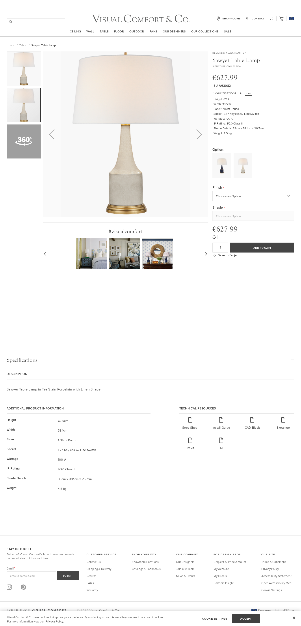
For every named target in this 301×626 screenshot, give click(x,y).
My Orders (220, 576)
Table (104, 31)
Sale (227, 31)
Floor (119, 31)
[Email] (43, 575)
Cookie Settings (271, 590)
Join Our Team (185, 569)
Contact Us (94, 562)
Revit (190, 448)
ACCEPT (246, 619)
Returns (92, 576)
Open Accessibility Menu (277, 583)
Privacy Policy (270, 569)
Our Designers (174, 31)
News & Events (185, 576)
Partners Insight (224, 583)
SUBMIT (68, 575)
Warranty (92, 590)
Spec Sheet (190, 427)
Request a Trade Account (230, 562)
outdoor (136, 31)
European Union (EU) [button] (273, 610)
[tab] (150, 360)
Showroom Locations (145, 562)
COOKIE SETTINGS (214, 619)
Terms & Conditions (273, 562)
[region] (150, 618)
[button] (291, 19)
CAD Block (252, 427)
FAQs (90, 583)
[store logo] (140, 18)
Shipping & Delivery (99, 569)
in (241, 93)
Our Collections (205, 31)
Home (11, 45)
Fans (153, 31)
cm (249, 93)
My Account (221, 569)
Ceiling (75, 31)
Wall (90, 31)
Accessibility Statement (276, 576)
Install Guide (221, 427)
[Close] (294, 618)
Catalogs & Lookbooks (146, 569)
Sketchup (283, 427)
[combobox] (36, 22)
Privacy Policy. (55, 621)
